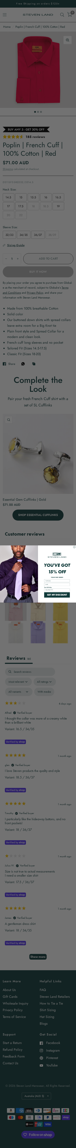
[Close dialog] (74, 547)
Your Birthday (48, 587)
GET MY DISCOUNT (57, 594)
